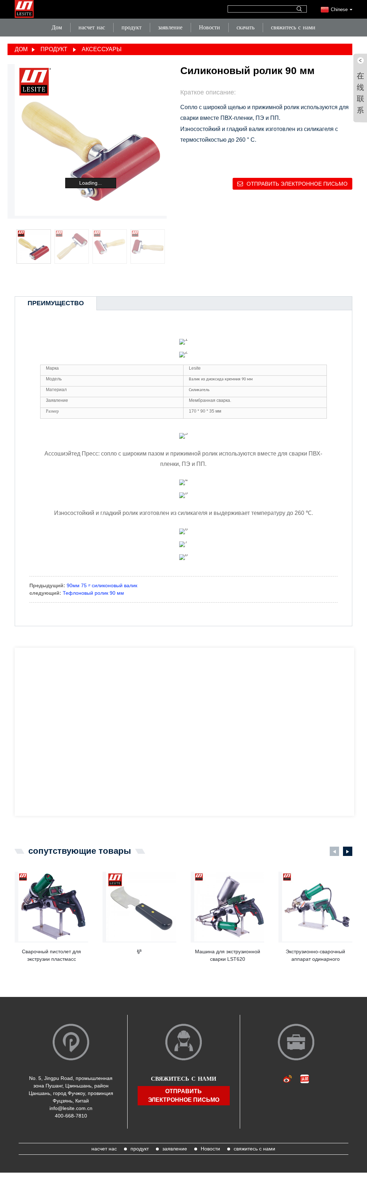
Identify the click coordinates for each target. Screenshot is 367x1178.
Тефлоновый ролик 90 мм (93, 593)
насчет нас (91, 27)
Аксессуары (101, 49)
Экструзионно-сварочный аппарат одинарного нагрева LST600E (315, 956)
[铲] (141, 907)
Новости (209, 27)
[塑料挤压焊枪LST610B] (53, 907)
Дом (57, 27)
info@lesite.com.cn (70, 1108)
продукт (131, 27)
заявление (170, 27)
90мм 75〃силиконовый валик (102, 585)
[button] (162, 247)
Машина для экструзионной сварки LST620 (227, 955)
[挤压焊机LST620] (229, 907)
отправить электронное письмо (297, 184)
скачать (245, 27)
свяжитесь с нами (293, 27)
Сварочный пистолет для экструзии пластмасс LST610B (51, 956)
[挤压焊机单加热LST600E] (317, 907)
